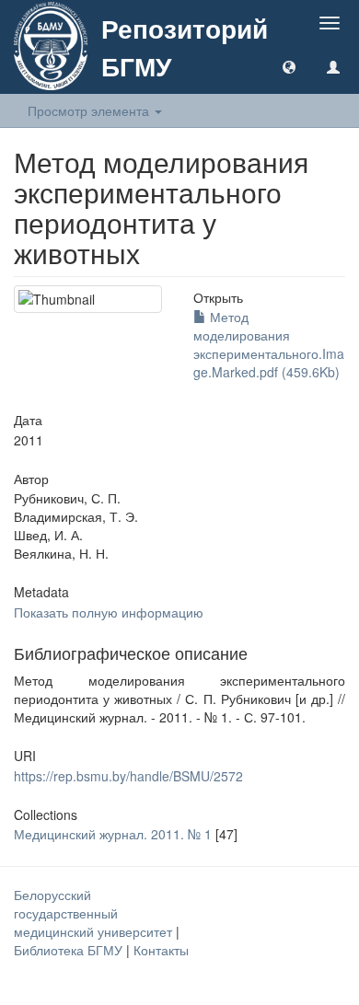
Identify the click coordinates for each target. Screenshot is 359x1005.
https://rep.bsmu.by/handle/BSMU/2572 (128, 776)
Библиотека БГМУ (70, 950)
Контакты (161, 950)
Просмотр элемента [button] (90, 110)
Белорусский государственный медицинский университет (95, 913)
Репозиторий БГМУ (184, 47)
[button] (289, 66)
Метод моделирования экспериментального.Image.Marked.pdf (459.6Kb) (268, 344)
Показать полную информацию (108, 612)
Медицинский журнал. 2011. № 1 (113, 834)
